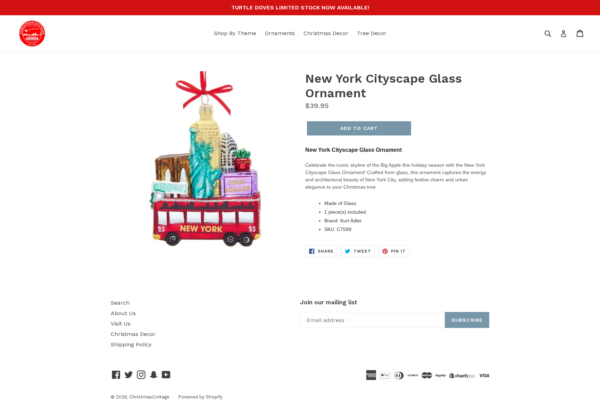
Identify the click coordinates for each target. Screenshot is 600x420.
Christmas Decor (325, 33)
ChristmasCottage (149, 397)
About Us (123, 313)
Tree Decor (371, 33)
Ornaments (280, 33)
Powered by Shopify (200, 397)
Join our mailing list (328, 302)
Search (120, 302)
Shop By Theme (235, 33)
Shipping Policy (131, 344)
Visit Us (121, 323)
